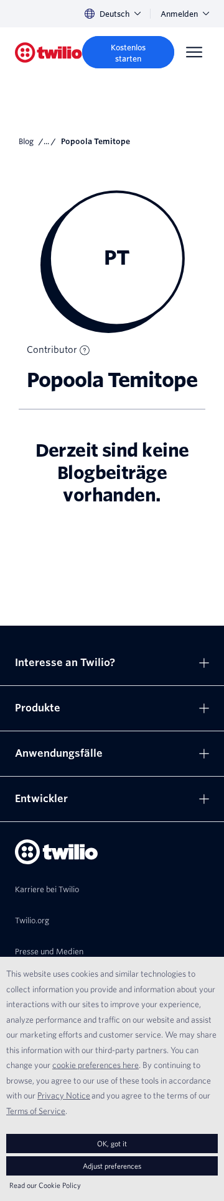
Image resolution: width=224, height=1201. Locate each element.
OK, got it (112, 1143)
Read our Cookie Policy (45, 1185)
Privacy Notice (63, 1095)
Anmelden (179, 14)
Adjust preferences (112, 1166)
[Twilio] (48, 52)
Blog (26, 141)
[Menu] (194, 52)
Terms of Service (35, 1111)
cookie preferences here (95, 1065)
